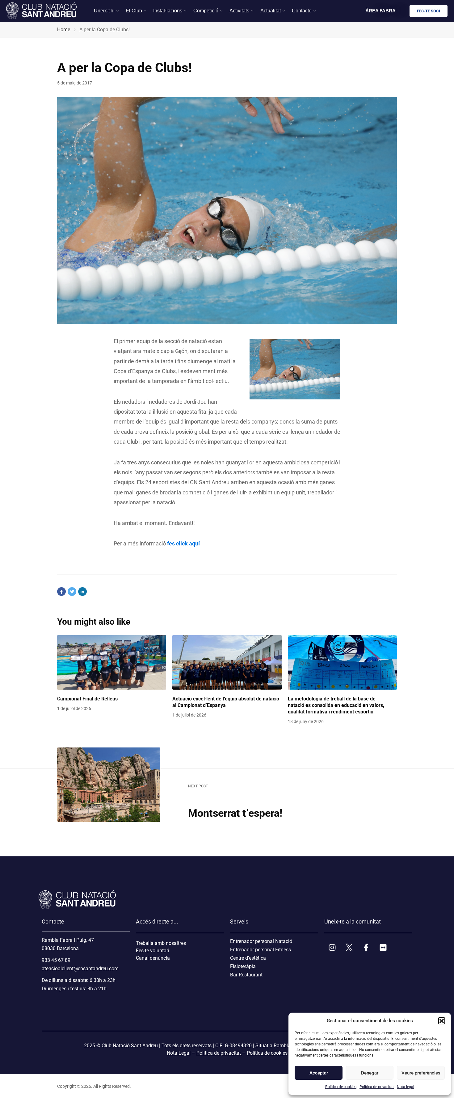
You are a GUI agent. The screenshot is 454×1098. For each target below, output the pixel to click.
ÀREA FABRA (380, 10)
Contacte (302, 10)
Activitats (239, 10)
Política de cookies (340, 1087)
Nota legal (405, 1087)
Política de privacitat (376, 1087)
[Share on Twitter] (72, 591)
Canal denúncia (153, 958)
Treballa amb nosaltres (161, 943)
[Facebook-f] (366, 947)
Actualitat (270, 10)
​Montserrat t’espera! (235, 813)
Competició (205, 10)
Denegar (369, 1073)
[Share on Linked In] (82, 591)
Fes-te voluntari (152, 951)
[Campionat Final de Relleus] (111, 662)
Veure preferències (420, 1073)
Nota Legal (179, 1053)
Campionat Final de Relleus (87, 699)
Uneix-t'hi (104, 10)
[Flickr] (383, 947)
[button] (442, 1021)
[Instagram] (332, 947)
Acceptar (318, 1073)
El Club (134, 10)
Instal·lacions (167, 10)
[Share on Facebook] (61, 591)
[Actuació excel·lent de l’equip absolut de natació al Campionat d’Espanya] (226, 662)
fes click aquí (183, 543)
